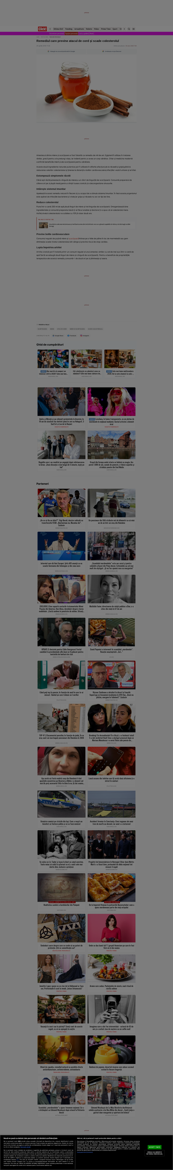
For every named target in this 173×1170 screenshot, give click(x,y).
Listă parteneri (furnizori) (85, 1152)
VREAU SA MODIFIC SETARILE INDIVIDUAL (154, 1153)
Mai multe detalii (25, 1147)
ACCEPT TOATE (154, 1147)
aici (18, 1159)
